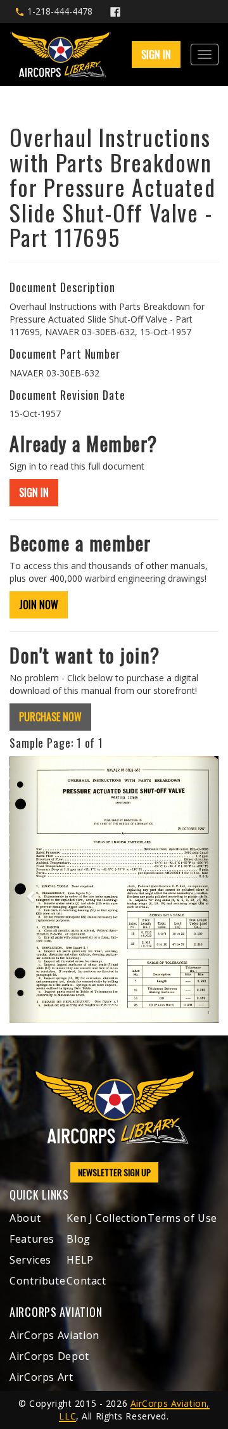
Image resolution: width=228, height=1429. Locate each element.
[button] (25, 889)
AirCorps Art (41, 1377)
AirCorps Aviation (54, 1335)
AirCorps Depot (49, 1356)
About (25, 1218)
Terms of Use (182, 1218)
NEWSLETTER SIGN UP (114, 1172)
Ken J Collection (106, 1218)
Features (32, 1239)
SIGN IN (34, 492)
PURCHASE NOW (50, 716)
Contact (86, 1281)
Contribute (37, 1281)
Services (30, 1260)
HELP (80, 1260)
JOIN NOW (38, 604)
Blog (78, 1239)
